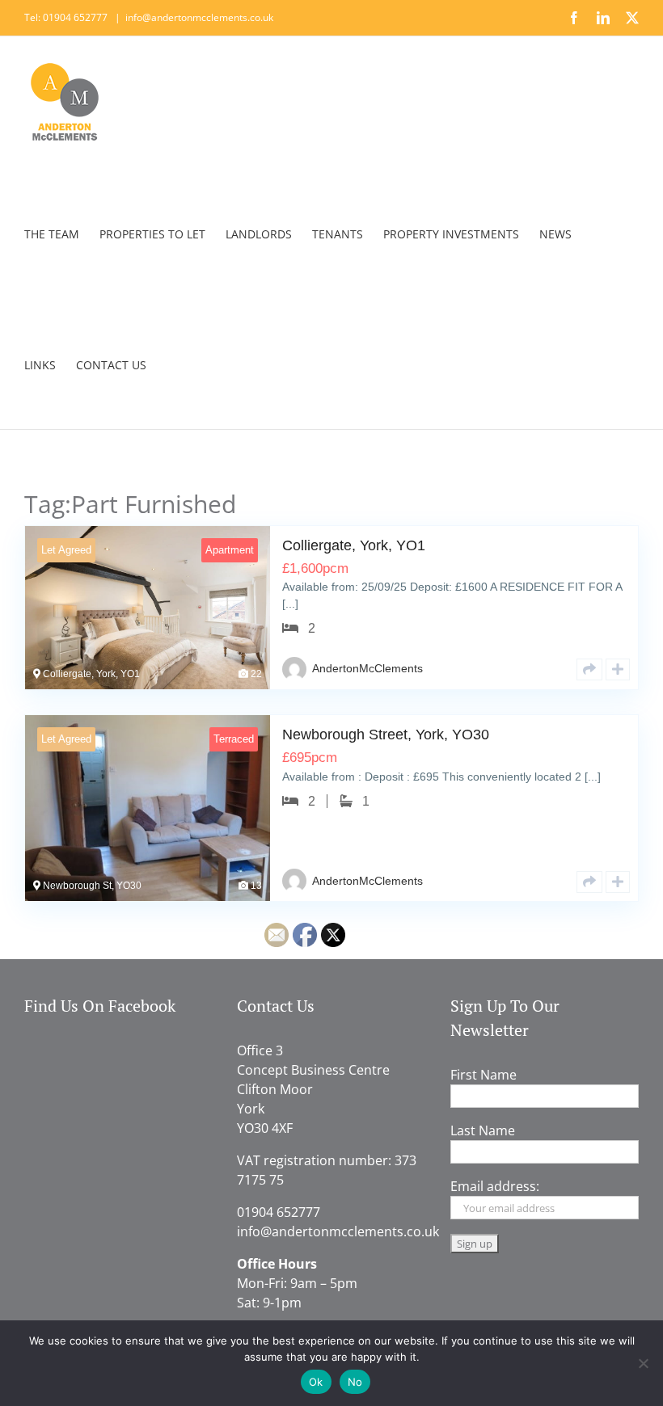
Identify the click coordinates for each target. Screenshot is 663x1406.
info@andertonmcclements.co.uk (199, 17)
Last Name (482, 1130)
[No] (643, 1363)
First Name (483, 1075)
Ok (316, 1381)
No (355, 1381)
